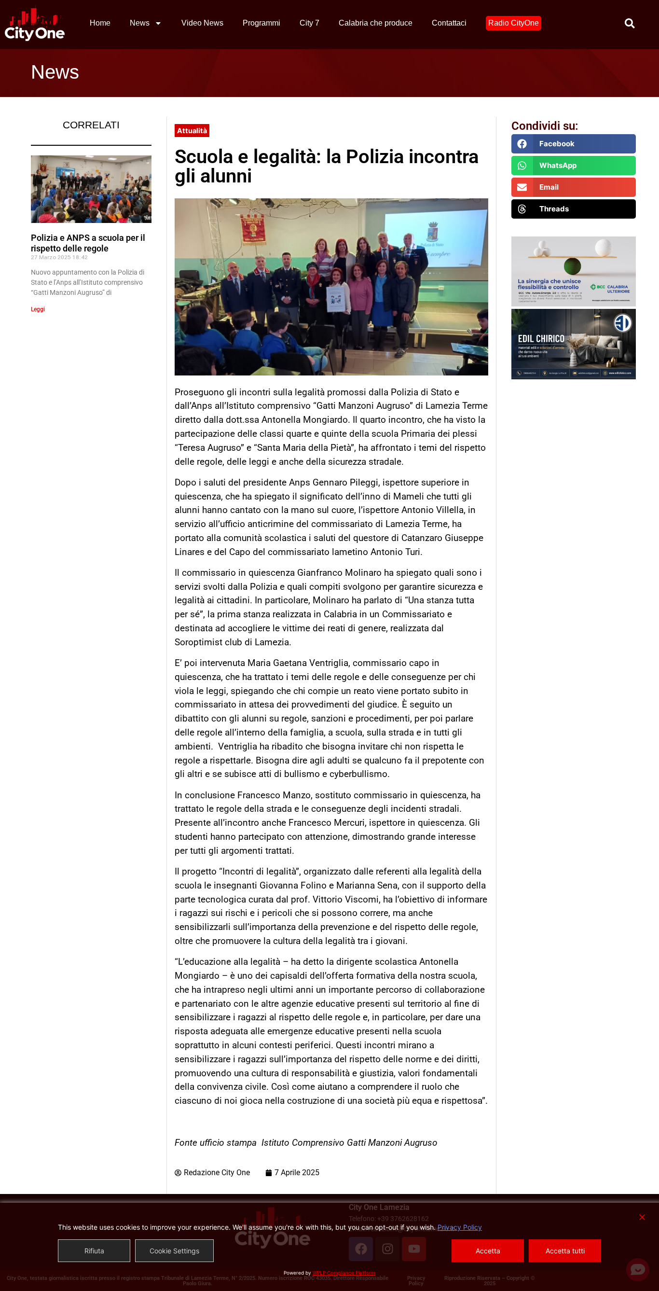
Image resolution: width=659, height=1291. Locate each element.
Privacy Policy (460, 1227)
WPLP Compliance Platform (344, 1273)
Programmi (261, 23)
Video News (202, 23)
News (140, 23)
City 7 (309, 23)
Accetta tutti (565, 1251)
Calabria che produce (375, 23)
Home (100, 23)
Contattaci (449, 23)
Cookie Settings (174, 1251)
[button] (573, 143)
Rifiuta (94, 1251)
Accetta (488, 1251)
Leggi (38, 309)
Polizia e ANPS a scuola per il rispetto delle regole (88, 243)
